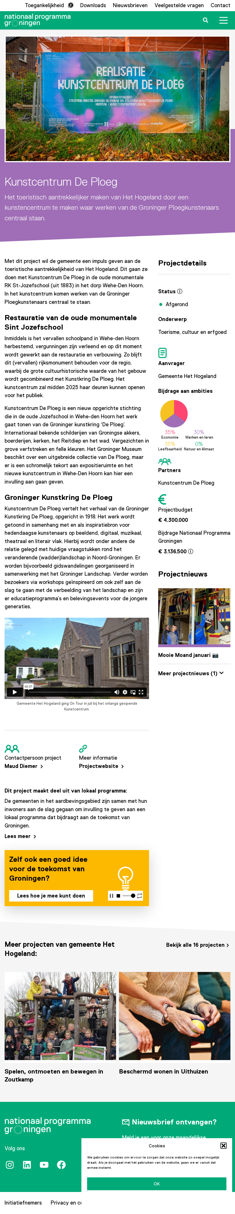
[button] (223, 1145)
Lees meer (18, 836)
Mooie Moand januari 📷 (188, 655)
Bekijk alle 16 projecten (195, 945)
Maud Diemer (22, 766)
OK (157, 1183)
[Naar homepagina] (37, 20)
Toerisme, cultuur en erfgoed (192, 332)
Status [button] (167, 291)
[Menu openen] (223, 20)
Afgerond (177, 304)
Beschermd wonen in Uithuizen (163, 1071)
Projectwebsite (99, 766)
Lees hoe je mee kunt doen (51, 896)
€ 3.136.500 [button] (173, 551)
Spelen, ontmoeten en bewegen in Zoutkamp (54, 1075)
